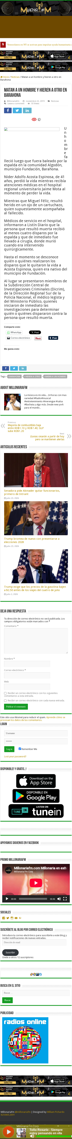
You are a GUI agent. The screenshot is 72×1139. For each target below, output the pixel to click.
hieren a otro (32, 376)
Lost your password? (15, 756)
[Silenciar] (59, 899)
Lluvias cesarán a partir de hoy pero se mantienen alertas (47, 437)
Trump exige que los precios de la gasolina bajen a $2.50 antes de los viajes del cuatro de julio (35, 588)
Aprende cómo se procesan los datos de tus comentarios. (32, 718)
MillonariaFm (13, 101)
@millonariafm (23, 1112)
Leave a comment (16, 103)
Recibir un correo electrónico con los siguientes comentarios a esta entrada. (31, 694)
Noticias (15, 77)
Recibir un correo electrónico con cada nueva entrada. (36, 700)
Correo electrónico (15, 670)
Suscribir (10, 952)
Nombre (9, 658)
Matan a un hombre (55, 376)
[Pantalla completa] (65, 899)
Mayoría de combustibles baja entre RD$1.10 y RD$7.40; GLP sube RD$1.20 (26, 427)
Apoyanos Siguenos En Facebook (19, 843)
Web (6, 681)
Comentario (11, 626)
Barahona (14, 376)
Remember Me (29, 749)
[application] (36, 883)
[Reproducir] (7, 899)
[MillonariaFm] (36, 8)
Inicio (6, 77)
